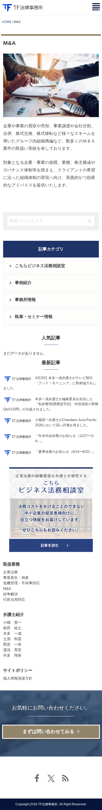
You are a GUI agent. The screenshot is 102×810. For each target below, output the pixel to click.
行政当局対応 (14, 599)
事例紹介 (23, 282)
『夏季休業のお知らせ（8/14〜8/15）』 (65, 452)
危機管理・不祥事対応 (21, 583)
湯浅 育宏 (12, 650)
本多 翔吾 (12, 655)
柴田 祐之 (12, 628)
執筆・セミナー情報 (34, 316)
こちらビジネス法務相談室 (40, 265)
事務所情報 (25, 299)
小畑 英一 (12, 622)
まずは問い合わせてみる (48, 731)
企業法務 (10, 572)
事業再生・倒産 (16, 577)
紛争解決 (10, 594)
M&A (7, 588)
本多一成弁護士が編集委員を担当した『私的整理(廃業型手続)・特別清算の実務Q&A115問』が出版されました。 (50, 404)
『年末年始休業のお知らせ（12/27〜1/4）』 (64, 438)
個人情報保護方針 (17, 678)
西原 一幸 (12, 644)
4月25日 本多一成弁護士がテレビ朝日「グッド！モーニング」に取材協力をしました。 (49, 383)
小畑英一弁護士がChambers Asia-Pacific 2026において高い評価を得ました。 (66, 422)
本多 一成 (12, 633)
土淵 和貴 (12, 639)
